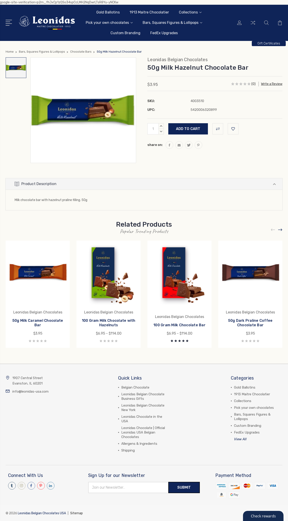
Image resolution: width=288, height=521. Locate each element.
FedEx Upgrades (164, 33)
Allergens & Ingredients (139, 444)
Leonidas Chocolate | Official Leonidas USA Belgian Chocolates (143, 432)
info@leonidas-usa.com (30, 391)
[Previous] (273, 230)
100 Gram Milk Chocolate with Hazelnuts (108, 322)
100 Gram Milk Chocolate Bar (179, 325)
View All (240, 439)
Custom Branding (125, 33)
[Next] (280, 230)
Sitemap (76, 513)
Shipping (128, 450)
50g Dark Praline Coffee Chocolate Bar (250, 322)
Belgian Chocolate (135, 387)
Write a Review (271, 84)
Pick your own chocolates (107, 22)
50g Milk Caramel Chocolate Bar (37, 322)
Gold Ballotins (108, 12)
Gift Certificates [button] (268, 43)
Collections (188, 12)
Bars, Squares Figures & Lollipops (170, 22)
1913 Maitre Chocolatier (149, 12)
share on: (155, 145)
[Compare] (252, 25)
